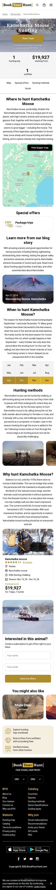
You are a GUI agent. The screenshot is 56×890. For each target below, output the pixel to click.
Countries (32, 794)
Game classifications (38, 805)
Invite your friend (36, 827)
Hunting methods (40, 83)
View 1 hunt (28, 38)
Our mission (8, 801)
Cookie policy (8, 835)
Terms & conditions (11, 827)
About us (6, 794)
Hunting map (8, 820)
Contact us (7, 805)
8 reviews (27, 562)
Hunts (28, 88)
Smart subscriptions (38, 820)
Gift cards (32, 831)
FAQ (30, 835)
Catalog (6, 823)
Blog (4, 797)
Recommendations (37, 823)
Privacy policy (9, 831)
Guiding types (34, 809)
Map (9, 83)
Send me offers (28, 678)
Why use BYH (8, 809)
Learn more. (40, 886)
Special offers (22, 83)
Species (32, 797)
